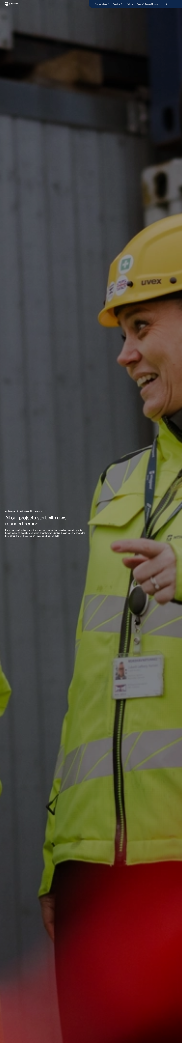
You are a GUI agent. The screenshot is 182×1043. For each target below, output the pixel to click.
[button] (102, 4)
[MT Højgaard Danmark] (12, 4)
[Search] (175, 4)
